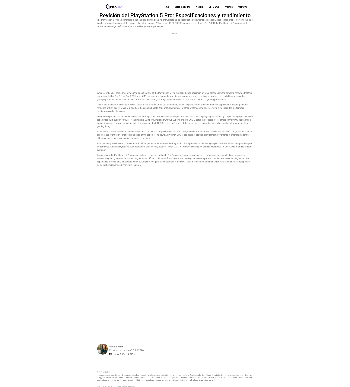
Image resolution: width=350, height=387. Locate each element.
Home (166, 7)
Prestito (228, 7)
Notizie (199, 7)
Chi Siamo (214, 7)
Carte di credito (182, 7)
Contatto (242, 7)
